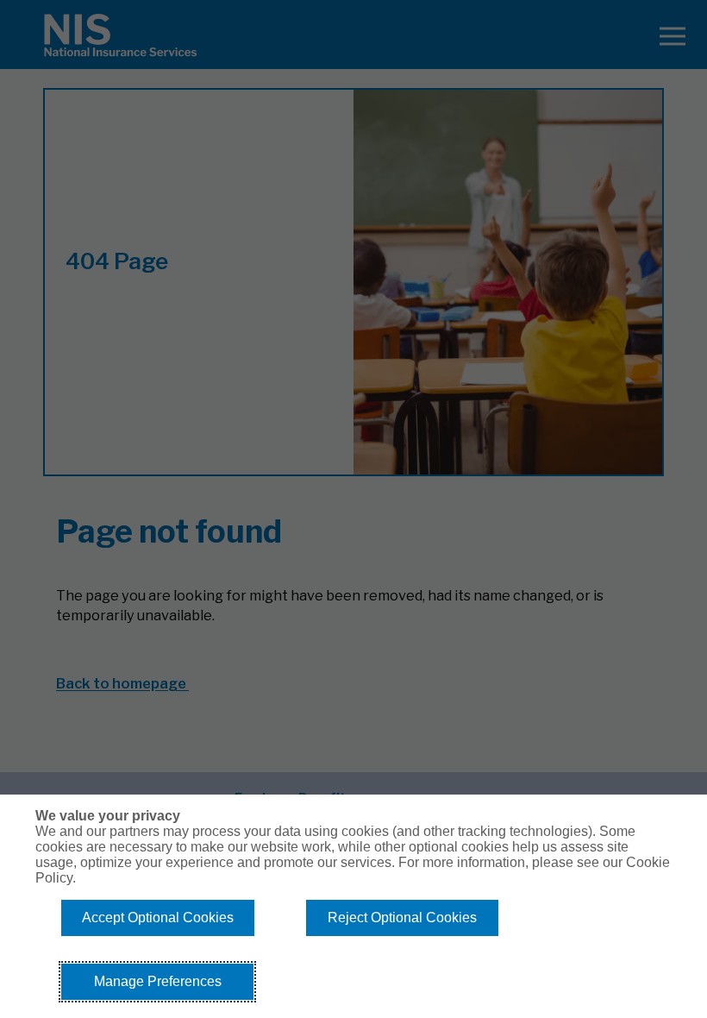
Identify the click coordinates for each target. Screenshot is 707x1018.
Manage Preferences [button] (158, 981)
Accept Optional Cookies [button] (158, 917)
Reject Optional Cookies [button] (402, 917)
